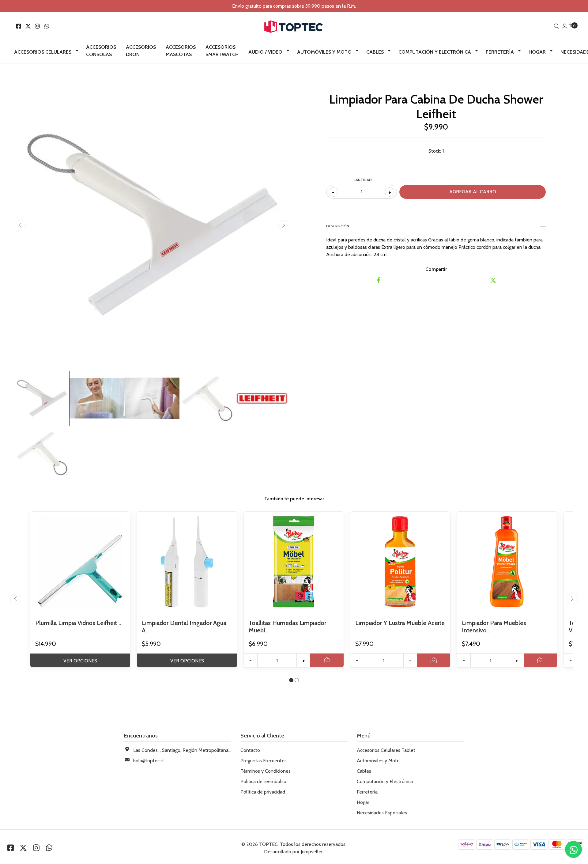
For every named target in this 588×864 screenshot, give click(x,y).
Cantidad (362, 179)
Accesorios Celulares (42, 52)
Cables (375, 52)
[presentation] (20, 225)
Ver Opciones (80, 661)
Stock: (434, 151)
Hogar (537, 52)
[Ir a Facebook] (19, 26)
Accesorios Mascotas (181, 50)
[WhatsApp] (47, 26)
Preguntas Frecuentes (263, 761)
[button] (291, 680)
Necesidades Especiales (382, 813)
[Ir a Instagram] (37, 26)
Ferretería (500, 52)
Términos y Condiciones (265, 771)
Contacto (250, 750)
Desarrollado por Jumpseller (293, 852)
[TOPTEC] (294, 27)
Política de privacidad (262, 792)
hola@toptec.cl (148, 761)
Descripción (337, 226)
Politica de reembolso (263, 781)
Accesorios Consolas (101, 50)
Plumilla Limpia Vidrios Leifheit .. (78, 623)
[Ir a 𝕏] (28, 26)
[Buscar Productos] (557, 26)
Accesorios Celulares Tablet (386, 750)
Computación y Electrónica (434, 52)
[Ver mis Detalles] (565, 26)
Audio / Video (265, 52)
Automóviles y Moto (324, 52)
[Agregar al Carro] (327, 660)
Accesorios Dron (141, 50)
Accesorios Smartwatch (222, 50)
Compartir (436, 269)
